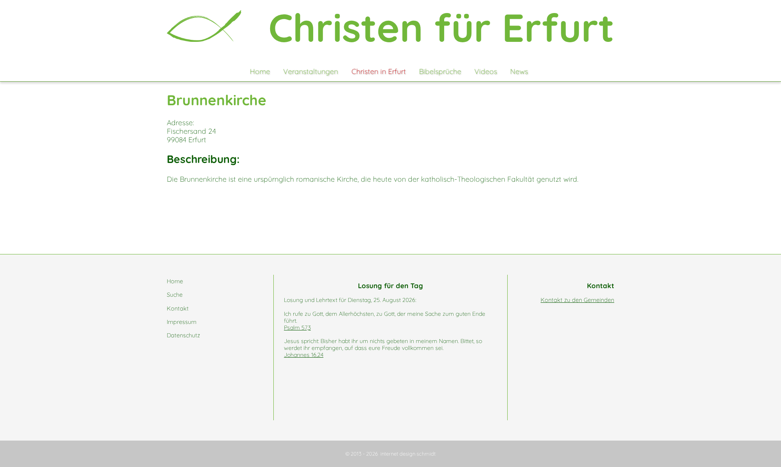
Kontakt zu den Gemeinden (577, 300)
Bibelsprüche (440, 71)
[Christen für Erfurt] (204, 26)
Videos (485, 71)
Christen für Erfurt (441, 27)
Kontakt (178, 308)
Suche (175, 294)
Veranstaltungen (310, 71)
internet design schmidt (408, 453)
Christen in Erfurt (378, 71)
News (519, 71)
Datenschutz (183, 335)
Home (260, 71)
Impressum (181, 322)
